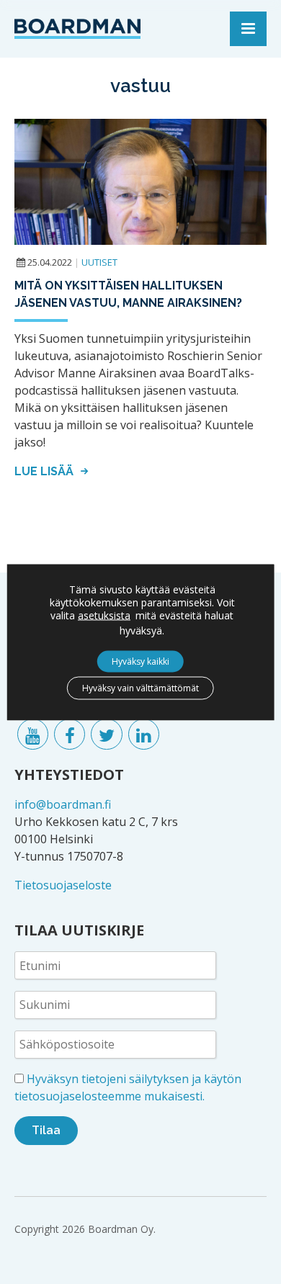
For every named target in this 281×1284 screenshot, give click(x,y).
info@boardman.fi (62, 804)
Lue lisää (45, 471)
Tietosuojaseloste (63, 885)
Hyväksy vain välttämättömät (140, 687)
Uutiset (99, 262)
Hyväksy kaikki (140, 661)
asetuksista (104, 615)
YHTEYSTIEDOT (69, 774)
